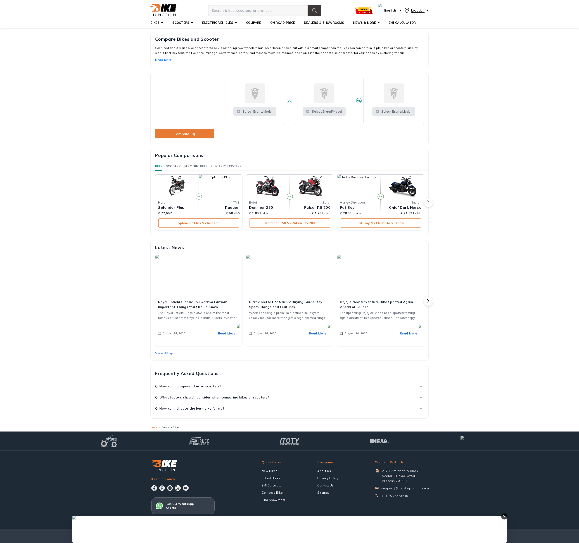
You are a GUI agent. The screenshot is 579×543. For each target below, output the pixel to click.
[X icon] (178, 488)
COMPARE (253, 22)
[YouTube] (186, 488)
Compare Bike (272, 492)
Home (153, 427)
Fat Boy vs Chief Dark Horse (381, 223)
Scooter (173, 166)
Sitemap (323, 492)
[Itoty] (289, 441)
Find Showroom (273, 500)
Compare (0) (184, 134)
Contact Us (325, 485)
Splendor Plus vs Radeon (199, 223)
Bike (158, 166)
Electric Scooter (226, 166)
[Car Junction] (470, 441)
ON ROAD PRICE (282, 22)
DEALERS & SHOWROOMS (324, 22)
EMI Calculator (272, 485)
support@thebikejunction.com (405, 488)
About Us (324, 471)
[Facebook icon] (154, 488)
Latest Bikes (271, 478)
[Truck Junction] (199, 441)
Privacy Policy (327, 478)
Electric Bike (195, 166)
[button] (314, 10)
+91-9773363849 (394, 496)
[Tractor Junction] (109, 441)
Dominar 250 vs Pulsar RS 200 (290, 223)
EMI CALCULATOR (402, 22)
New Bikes (270, 471)
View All (161, 353)
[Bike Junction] (163, 10)
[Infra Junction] (380, 441)
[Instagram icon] (170, 488)
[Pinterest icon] (162, 488)
